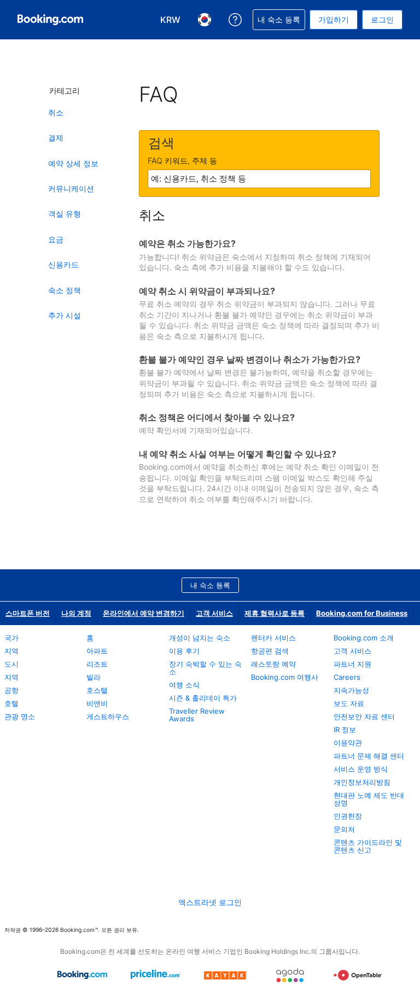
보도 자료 (349, 703)
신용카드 (63, 264)
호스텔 (97, 690)
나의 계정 (76, 613)
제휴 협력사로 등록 (274, 613)
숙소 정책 (64, 290)
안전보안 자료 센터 (364, 716)
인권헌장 (348, 816)
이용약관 (348, 742)
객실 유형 (64, 213)
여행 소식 (184, 684)
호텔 (11, 703)
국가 (11, 637)
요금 (55, 239)
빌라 (93, 677)
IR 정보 (345, 729)
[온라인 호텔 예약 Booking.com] (50, 19)
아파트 (97, 650)
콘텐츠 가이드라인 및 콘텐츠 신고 (368, 846)
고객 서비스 (214, 613)
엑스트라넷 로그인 (210, 902)
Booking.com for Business (361, 613)
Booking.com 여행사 (284, 677)
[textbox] (259, 179)
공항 (11, 690)
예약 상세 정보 (73, 163)
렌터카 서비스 (273, 637)
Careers (347, 677)
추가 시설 (64, 315)
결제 (55, 137)
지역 (11, 650)
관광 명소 (19, 716)
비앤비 (97, 703)
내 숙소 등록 (210, 585)
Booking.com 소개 (364, 637)
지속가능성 (351, 690)
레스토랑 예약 (273, 664)
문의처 (344, 829)
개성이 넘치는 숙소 (199, 637)
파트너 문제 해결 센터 (369, 755)
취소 (55, 112)
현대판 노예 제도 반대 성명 (369, 799)
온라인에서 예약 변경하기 (143, 613)
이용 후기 (184, 650)
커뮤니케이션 (71, 188)
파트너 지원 (352, 664)
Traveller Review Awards (197, 715)
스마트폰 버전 (27, 613)
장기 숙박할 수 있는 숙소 (205, 668)
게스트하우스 (107, 716)
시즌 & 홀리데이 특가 (203, 697)
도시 (11, 664)
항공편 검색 (270, 650)
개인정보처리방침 (362, 782)
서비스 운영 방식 (361, 769)
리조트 (97, 664)
